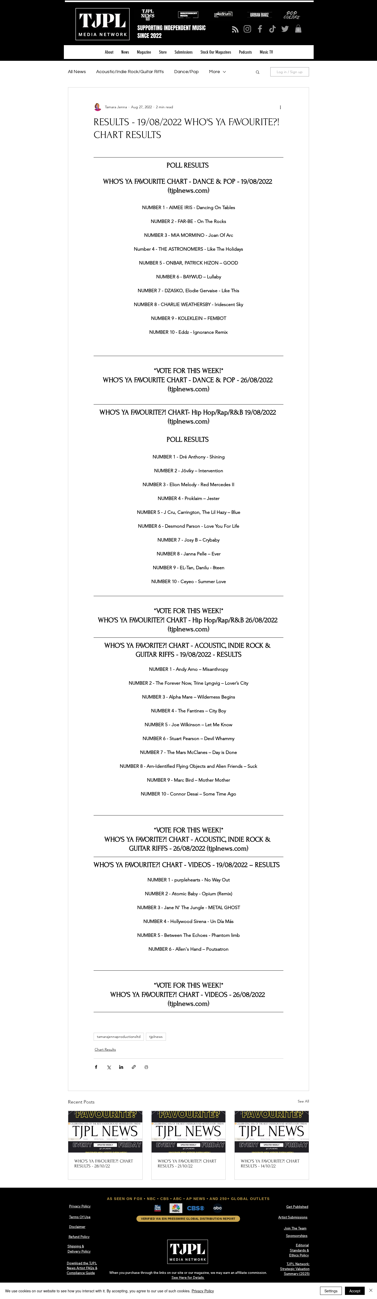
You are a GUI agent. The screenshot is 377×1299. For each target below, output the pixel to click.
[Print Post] (146, 1067)
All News (77, 71)
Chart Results (105, 1049)
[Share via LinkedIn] (121, 1067)
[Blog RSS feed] (235, 29)
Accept (354, 1290)
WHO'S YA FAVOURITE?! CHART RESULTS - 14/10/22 (270, 1163)
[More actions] (280, 107)
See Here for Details (188, 1277)
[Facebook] (260, 29)
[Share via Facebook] (96, 1067)
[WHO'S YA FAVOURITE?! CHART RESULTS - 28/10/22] (105, 1132)
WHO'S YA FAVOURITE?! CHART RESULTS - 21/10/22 (187, 1163)
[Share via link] (133, 1067)
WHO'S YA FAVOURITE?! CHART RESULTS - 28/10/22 (103, 1163)
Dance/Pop (186, 71)
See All (303, 1101)
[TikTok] (272, 29)
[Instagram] (247, 29)
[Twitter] (285, 29)
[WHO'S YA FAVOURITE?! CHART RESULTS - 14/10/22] (272, 1132)
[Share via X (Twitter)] (108, 1067)
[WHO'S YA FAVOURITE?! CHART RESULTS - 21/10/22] (189, 1132)
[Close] (371, 1291)
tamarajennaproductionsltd (119, 1036)
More (214, 71)
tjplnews (156, 1036)
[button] (298, 29)
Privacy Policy (203, 1290)
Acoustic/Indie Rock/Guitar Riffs (130, 71)
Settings (331, 1290)
